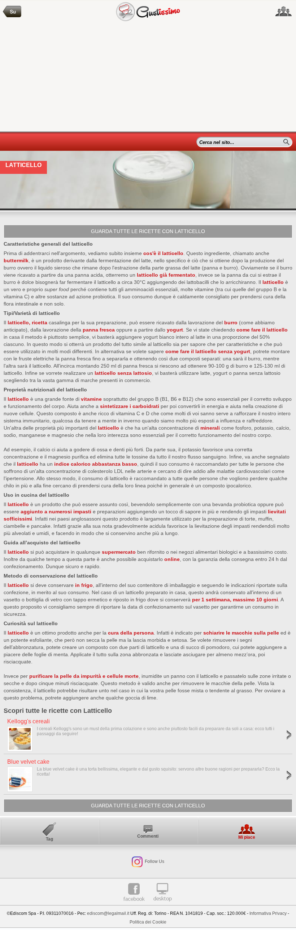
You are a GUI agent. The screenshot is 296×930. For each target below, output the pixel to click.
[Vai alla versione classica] (162, 904)
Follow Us (154, 861)
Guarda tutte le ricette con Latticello (148, 231)
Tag (49, 839)
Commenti (147, 836)
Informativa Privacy (268, 913)
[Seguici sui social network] (283, 11)
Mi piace (246, 837)
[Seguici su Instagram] (137, 861)
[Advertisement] (148, 77)
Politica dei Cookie (148, 922)
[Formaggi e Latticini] (12, 11)
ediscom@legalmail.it (108, 913)
